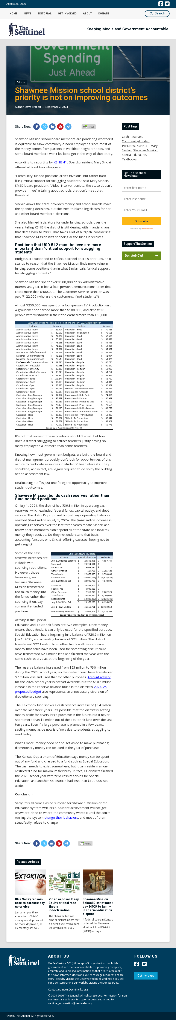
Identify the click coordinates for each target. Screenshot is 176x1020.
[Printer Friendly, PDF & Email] (89, 126)
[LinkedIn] (52, 126)
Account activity (99, 677)
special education (134, 155)
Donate (103, 13)
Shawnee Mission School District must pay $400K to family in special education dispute (98, 906)
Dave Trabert (33, 107)
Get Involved (67, 13)
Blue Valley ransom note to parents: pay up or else (30, 902)
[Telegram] (68, 126)
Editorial (45, 13)
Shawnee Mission (145, 150)
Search (160, 13)
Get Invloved (145, 975)
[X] (44, 126)
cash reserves (132, 137)
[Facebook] (36, 126)
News (27, 13)
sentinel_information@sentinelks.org (70, 1003)
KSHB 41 (60, 162)
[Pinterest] (60, 126)
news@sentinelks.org (75, 989)
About (87, 13)
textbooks (129, 159)
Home (13, 13)
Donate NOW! (134, 255)
